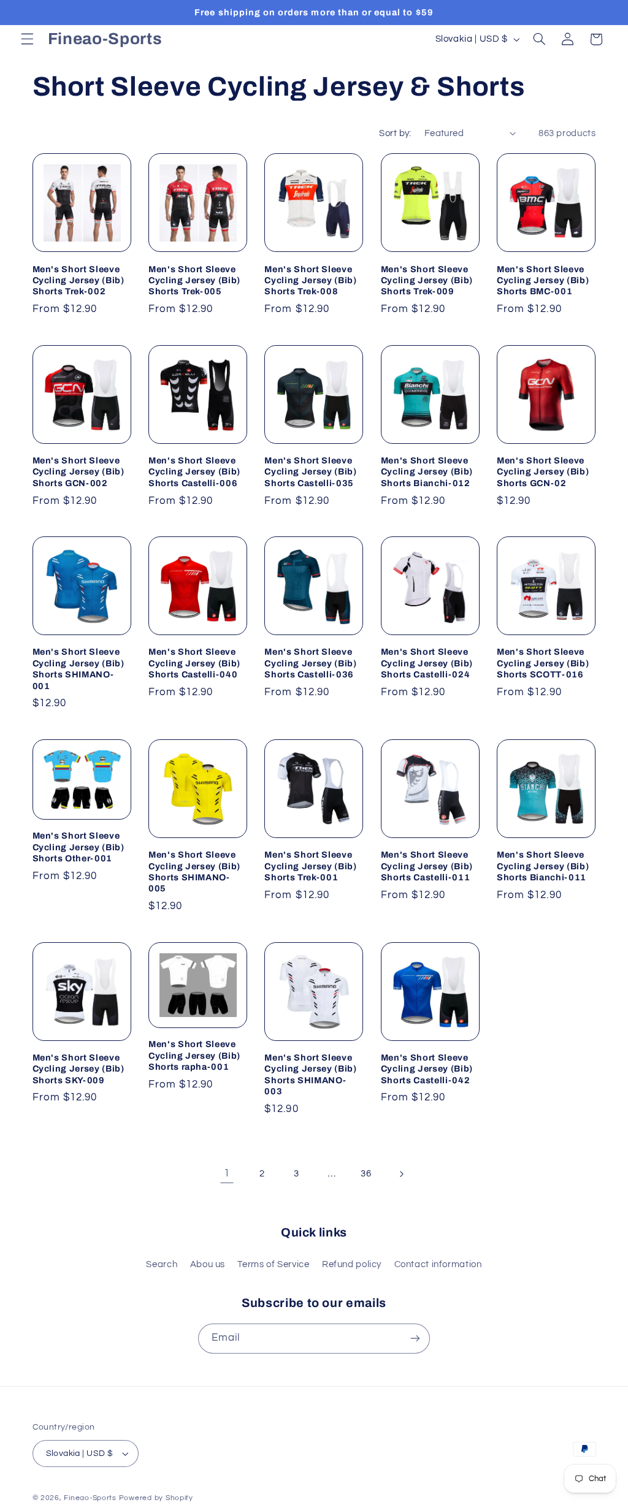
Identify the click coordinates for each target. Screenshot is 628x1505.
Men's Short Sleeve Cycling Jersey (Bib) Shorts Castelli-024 (427, 663)
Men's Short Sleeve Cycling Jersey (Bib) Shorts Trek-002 (78, 280)
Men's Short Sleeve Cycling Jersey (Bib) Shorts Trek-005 (194, 280)
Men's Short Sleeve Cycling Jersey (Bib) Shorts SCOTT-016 (543, 663)
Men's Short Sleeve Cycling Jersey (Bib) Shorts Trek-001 (310, 866)
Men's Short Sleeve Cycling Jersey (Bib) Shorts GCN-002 (78, 471)
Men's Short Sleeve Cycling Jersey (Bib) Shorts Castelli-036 (310, 663)
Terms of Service (273, 1264)
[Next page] (401, 1174)
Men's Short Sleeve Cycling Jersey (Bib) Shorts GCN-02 (543, 471)
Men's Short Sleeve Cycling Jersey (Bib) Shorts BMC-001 (543, 280)
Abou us (207, 1264)
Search (161, 1264)
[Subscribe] (415, 1339)
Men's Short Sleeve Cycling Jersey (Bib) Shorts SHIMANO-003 (310, 1074)
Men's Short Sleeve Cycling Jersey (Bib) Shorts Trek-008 (310, 280)
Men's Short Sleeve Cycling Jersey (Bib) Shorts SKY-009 (78, 1069)
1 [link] (227, 1173)
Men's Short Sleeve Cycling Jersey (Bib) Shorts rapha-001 (194, 1055)
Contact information (438, 1264)
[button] (27, 39)
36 (366, 1173)
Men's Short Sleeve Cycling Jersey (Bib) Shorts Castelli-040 (194, 663)
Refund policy (351, 1264)
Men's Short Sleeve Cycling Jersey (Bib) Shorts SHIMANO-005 (194, 871)
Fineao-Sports (90, 1498)
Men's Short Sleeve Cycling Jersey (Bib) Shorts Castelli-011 (427, 866)
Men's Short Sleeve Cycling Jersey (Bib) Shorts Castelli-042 (427, 1069)
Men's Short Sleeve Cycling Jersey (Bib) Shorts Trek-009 (427, 280)
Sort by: (395, 133)
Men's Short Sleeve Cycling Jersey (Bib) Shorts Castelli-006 (194, 471)
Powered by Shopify (156, 1498)
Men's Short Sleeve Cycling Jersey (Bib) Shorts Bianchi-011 (543, 866)
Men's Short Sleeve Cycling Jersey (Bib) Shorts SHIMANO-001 (78, 668)
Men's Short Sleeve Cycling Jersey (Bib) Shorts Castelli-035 (310, 471)
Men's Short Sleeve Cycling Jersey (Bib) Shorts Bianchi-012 (427, 471)
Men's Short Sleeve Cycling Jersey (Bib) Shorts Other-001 (78, 847)
